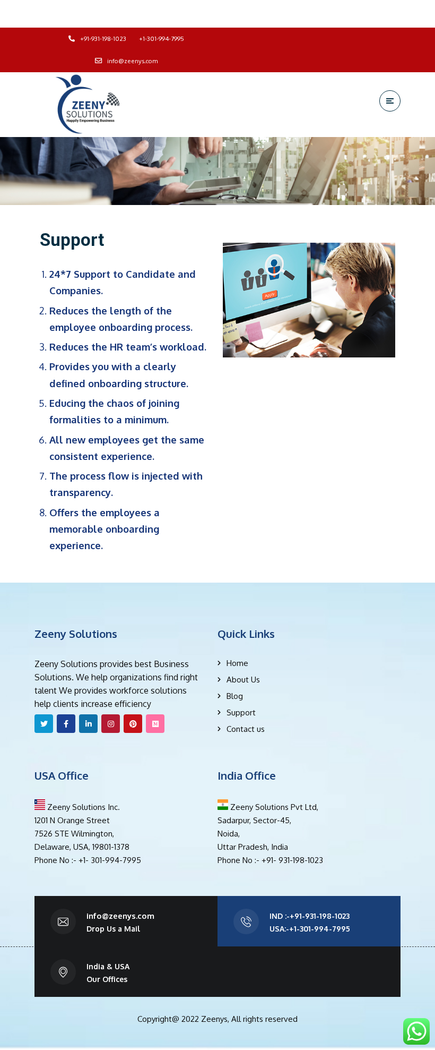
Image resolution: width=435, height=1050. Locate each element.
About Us (243, 680)
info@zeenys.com (120, 916)
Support (241, 712)
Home (237, 663)
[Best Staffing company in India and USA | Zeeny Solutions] (87, 104)
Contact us (246, 729)
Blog (235, 696)
